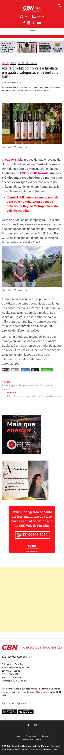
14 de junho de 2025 (12, 82)
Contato (45, 736)
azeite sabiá (48, 87)
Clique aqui (41, 692)
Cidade (5, 63)
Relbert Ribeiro (13, 749)
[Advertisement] (32, 599)
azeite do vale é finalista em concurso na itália (24, 87)
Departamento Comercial (32, 739)
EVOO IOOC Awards (22, 90)
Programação (31, 736)
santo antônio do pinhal (42, 90)
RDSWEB (25, 749)
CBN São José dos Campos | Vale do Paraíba (25, 746)
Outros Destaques (27, 63)
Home (13, 63)
